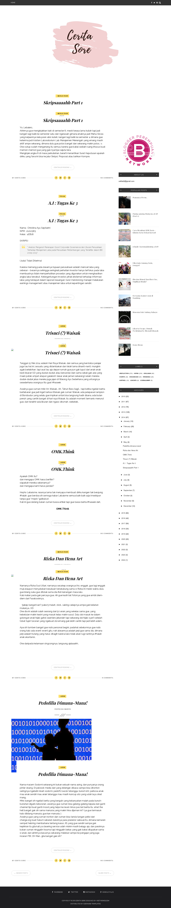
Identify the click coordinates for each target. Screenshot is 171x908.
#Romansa (146, 377)
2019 (123, 534)
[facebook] (151, 2)
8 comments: (107, 678)
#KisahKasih (133, 377)
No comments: (106, 178)
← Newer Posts (21, 873)
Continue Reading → (62, 167)
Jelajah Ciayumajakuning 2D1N (145, 246)
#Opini (62, 326)
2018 (123, 528)
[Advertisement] (139, 111)
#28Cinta (133, 380)
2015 (123, 513)
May (125, 442)
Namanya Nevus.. (140, 197)
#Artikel (122, 380)
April (126, 437)
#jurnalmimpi (145, 380)
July (125, 480)
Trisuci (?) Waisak (62, 333)
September (128, 490)
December (128, 506)
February (127, 426)
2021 (123, 544)
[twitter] (154, 2)
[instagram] (157, 2)
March (126, 431)
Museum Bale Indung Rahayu (145, 312)
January (127, 421)
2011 (123, 401)
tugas (62, 196)
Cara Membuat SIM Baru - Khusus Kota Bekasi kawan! (144, 231)
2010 (123, 396)
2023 (123, 554)
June (126, 474)
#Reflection (62, 96)
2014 (123, 417)
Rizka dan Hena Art (62, 558)
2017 (123, 523)
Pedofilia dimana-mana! (62, 703)
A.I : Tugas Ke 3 (62, 203)
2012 (123, 406)
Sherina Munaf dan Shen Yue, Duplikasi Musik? (145, 280)
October (127, 495)
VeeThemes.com (102, 901)
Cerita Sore (81, 901)
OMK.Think (62, 451)
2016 (123, 518)
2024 (123, 560)
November (128, 500)
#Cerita (122, 377)
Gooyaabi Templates (92, 904)
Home (13, 2)
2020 (123, 539)
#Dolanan (147, 373)
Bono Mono (138, 345)
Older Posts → (104, 873)
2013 (123, 412)
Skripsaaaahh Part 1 (62, 102)
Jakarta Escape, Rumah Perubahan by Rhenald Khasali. (146, 329)
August (127, 485)
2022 (123, 549)
